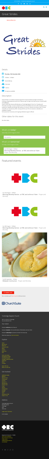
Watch (3, 348)
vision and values (15, 335)
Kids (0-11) (4, 382)
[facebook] (2, 449)
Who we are (4, 344)
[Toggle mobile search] (43, 7)
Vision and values (5, 355)
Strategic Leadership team (7, 359)
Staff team (4, 360)
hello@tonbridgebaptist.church (28, 1)
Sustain (3, 391)
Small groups (5, 388)
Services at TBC (5, 347)
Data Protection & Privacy (7, 437)
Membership (4, 383)
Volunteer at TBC (5, 394)
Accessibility (4, 442)
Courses (3, 380)
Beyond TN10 (5, 377)
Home (3, 343)
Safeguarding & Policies (7, 440)
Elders (3, 362)
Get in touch (14, 296)
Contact (3, 349)
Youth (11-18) (5, 395)
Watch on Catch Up (6, 367)
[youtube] (5, 449)
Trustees (4, 363)
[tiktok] (10, 449)
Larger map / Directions (7, 411)
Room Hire (4, 351)
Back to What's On (11, 20)
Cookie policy (4, 439)
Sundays (4, 390)
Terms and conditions (6, 436)
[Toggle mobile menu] (46, 7)
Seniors (3, 387)
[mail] (7, 449)
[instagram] (12, 449)
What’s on (4, 345)
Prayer (3, 386)
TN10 (3, 393)
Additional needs (5, 375)
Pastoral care (4, 384)
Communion (4, 379)
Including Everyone (6, 357)
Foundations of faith (6, 356)
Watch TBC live (5, 366)
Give (3, 352)
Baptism (3, 376)
